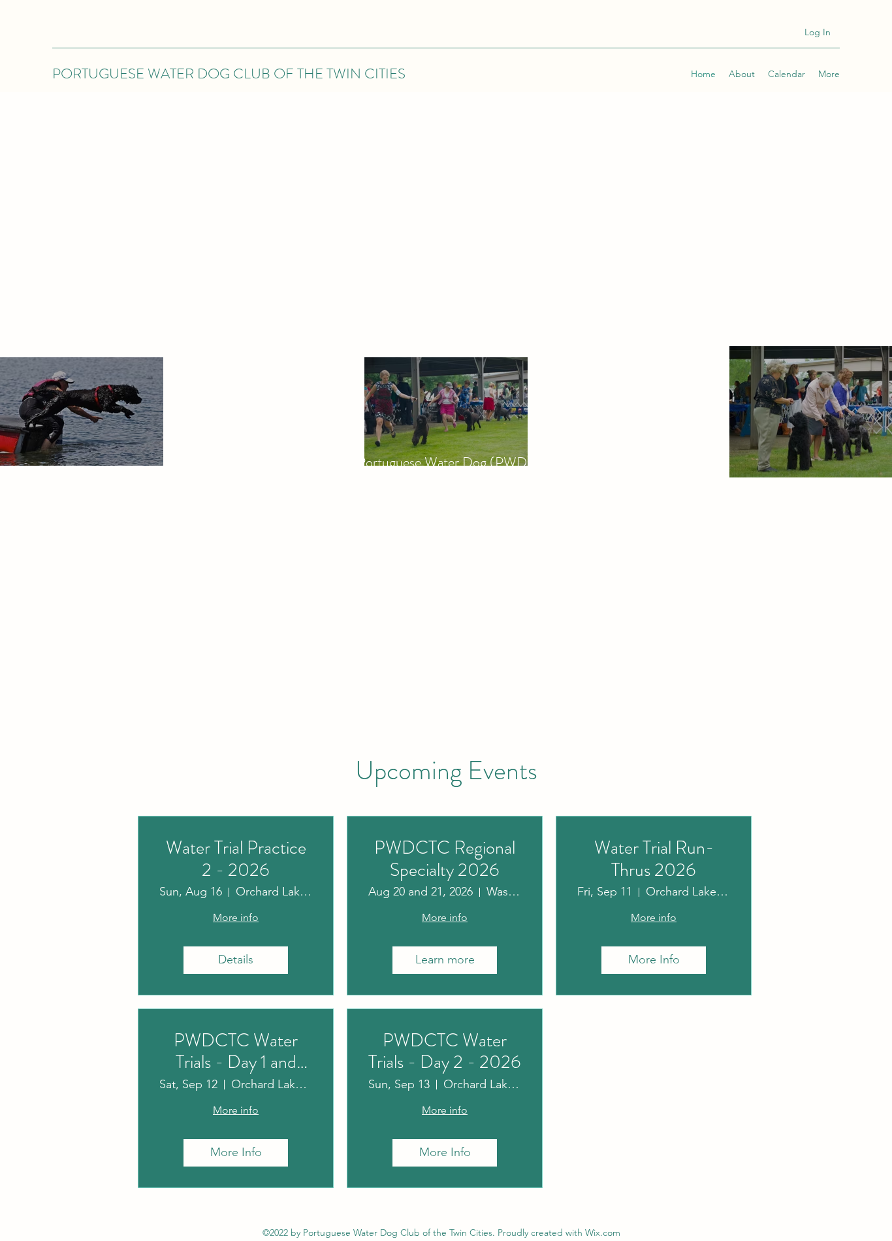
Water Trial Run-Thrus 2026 (654, 859)
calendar (553, 624)
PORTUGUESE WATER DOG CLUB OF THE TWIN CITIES (229, 73)
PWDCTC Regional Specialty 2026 (444, 859)
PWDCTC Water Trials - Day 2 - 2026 (444, 1052)
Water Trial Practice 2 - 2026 (236, 859)
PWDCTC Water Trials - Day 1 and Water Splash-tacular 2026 (236, 1052)
